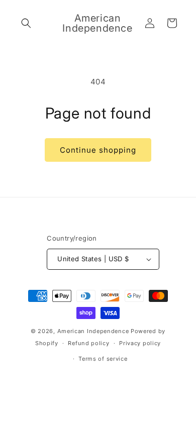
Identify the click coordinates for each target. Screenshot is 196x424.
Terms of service (102, 358)
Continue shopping (98, 150)
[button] (26, 23)
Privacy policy (140, 343)
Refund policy (88, 343)
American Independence (93, 331)
